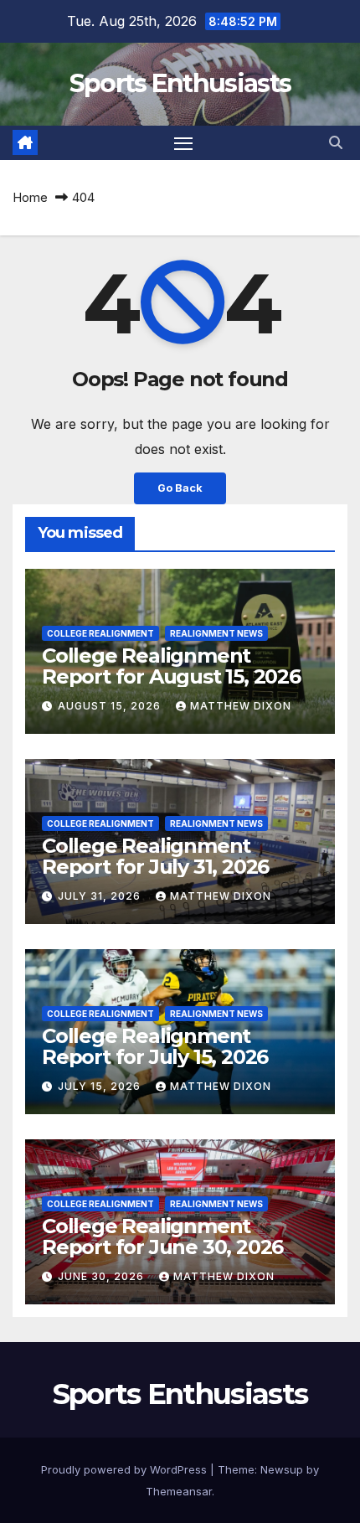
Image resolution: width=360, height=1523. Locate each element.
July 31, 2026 (101, 896)
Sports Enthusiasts (180, 83)
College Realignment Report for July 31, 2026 (155, 856)
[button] (335, 142)
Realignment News (216, 633)
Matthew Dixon (240, 706)
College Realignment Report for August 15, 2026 (171, 666)
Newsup (281, 1469)
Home (30, 197)
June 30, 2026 (102, 1276)
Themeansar (179, 1491)
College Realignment (100, 633)
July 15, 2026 (101, 1086)
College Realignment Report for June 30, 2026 (162, 1236)
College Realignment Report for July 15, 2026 (155, 1046)
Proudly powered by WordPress (125, 1469)
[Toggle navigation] (183, 143)
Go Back (180, 488)
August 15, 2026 (111, 706)
